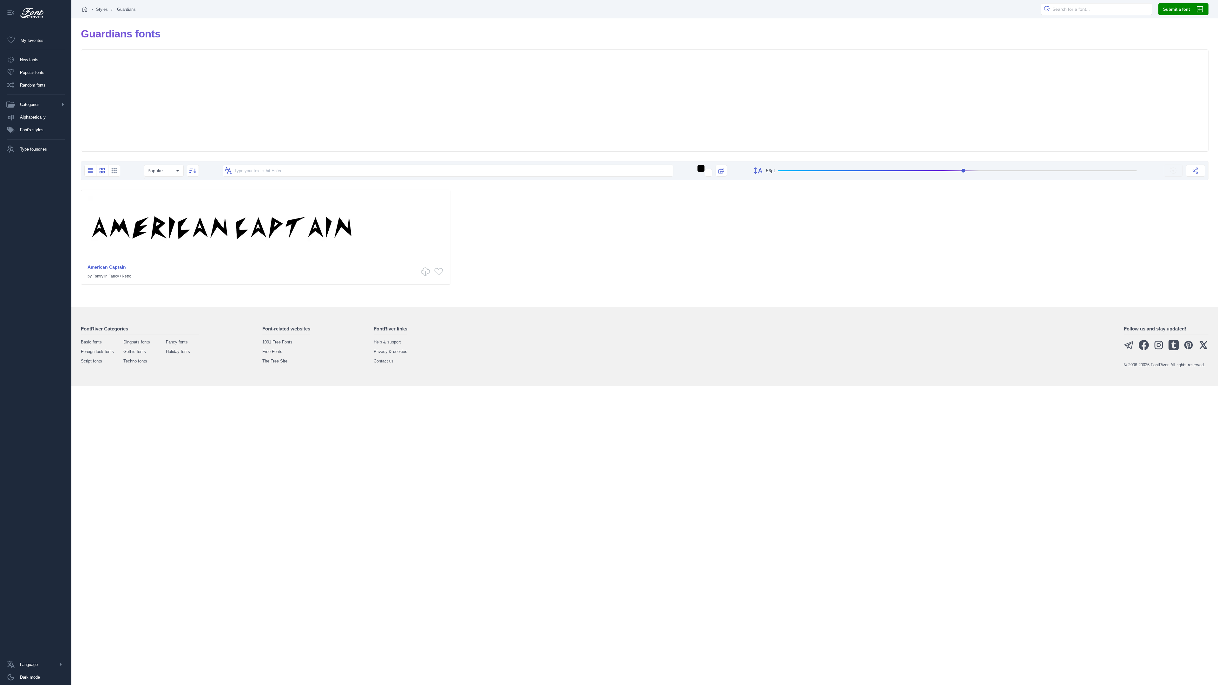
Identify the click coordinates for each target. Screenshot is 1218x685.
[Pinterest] (1188, 348)
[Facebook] (1144, 348)
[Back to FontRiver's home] (29, 13)
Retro (126, 276)
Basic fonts (91, 342)
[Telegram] (1129, 348)
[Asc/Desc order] (193, 171)
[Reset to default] (1173, 171)
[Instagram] (1159, 348)
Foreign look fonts (97, 351)
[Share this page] (1195, 171)
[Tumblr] (1174, 348)
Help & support (387, 342)
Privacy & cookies (390, 351)
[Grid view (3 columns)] (114, 171)
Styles (102, 9)
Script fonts (91, 361)
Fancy (113, 276)
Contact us (384, 361)
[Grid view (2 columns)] (102, 171)
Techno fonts (135, 361)
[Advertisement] (645, 100)
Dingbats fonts (136, 342)
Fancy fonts (177, 342)
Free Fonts (272, 351)
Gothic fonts (134, 351)
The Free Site (274, 361)
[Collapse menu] (10, 13)
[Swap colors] (721, 171)
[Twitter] (1203, 348)
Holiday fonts (178, 351)
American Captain (107, 267)
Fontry (98, 276)
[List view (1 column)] (90, 171)
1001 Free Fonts (277, 342)
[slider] (957, 170)
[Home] (84, 9)
